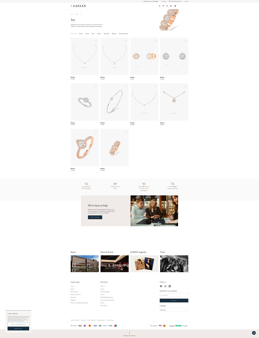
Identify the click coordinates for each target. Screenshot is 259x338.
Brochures (73, 297)
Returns (102, 302)
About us (102, 286)
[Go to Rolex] (183, 6)
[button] (175, 6)
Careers (102, 289)
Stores (72, 286)
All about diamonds (76, 294)
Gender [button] (99, 33)
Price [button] (93, 33)
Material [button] (114, 33)
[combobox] (175, 6)
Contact (102, 294)
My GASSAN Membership (106, 297)
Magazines (73, 300)
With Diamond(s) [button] (123, 33)
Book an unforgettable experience (79, 302)
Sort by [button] (81, 33)
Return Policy (103, 305)
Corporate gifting (104, 291)
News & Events (74, 291)
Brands (72, 289)
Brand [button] (87, 33)
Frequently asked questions (107, 300)
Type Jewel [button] (106, 33)
